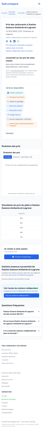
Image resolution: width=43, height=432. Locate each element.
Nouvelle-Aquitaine (12, 13)
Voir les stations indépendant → (18, 295)
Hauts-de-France (7, 363)
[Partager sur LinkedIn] (14, 41)
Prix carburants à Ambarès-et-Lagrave (19, 45)
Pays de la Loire (7, 380)
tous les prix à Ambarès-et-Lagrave (21, 275)
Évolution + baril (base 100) (22, 157)
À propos (5, 403)
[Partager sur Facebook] (7, 41)
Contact (4, 406)
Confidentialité (7, 413)
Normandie (6, 386)
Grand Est (5, 376)
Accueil (4, 13)
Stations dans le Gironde (14, 48)
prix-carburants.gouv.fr (17, 71)
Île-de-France (6, 350)
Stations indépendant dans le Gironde (19, 51)
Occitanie (5, 360)
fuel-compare (10, 3)
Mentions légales (8, 409)
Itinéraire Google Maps (23, 257)
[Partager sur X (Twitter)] (11, 41)
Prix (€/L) (8, 157)
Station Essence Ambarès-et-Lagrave (34, 13)
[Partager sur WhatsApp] (18, 41)
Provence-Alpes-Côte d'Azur (11, 373)
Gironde (22, 13)
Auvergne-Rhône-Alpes (10, 353)
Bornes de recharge (9, 399)
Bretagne (5, 383)
